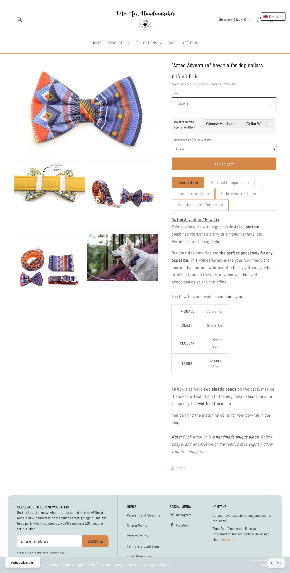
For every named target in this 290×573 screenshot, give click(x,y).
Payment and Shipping (143, 515)
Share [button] (181, 468)
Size (175, 93)
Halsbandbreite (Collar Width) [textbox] (185, 124)
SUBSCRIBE (95, 541)
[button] (20, 20)
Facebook (183, 525)
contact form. (229, 539)
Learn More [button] (160, 565)
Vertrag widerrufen (22, 562)
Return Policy (137, 525)
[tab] (188, 182)
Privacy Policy (137, 536)
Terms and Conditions (143, 546)
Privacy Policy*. (58, 552)
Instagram (183, 515)
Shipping (198, 84)
